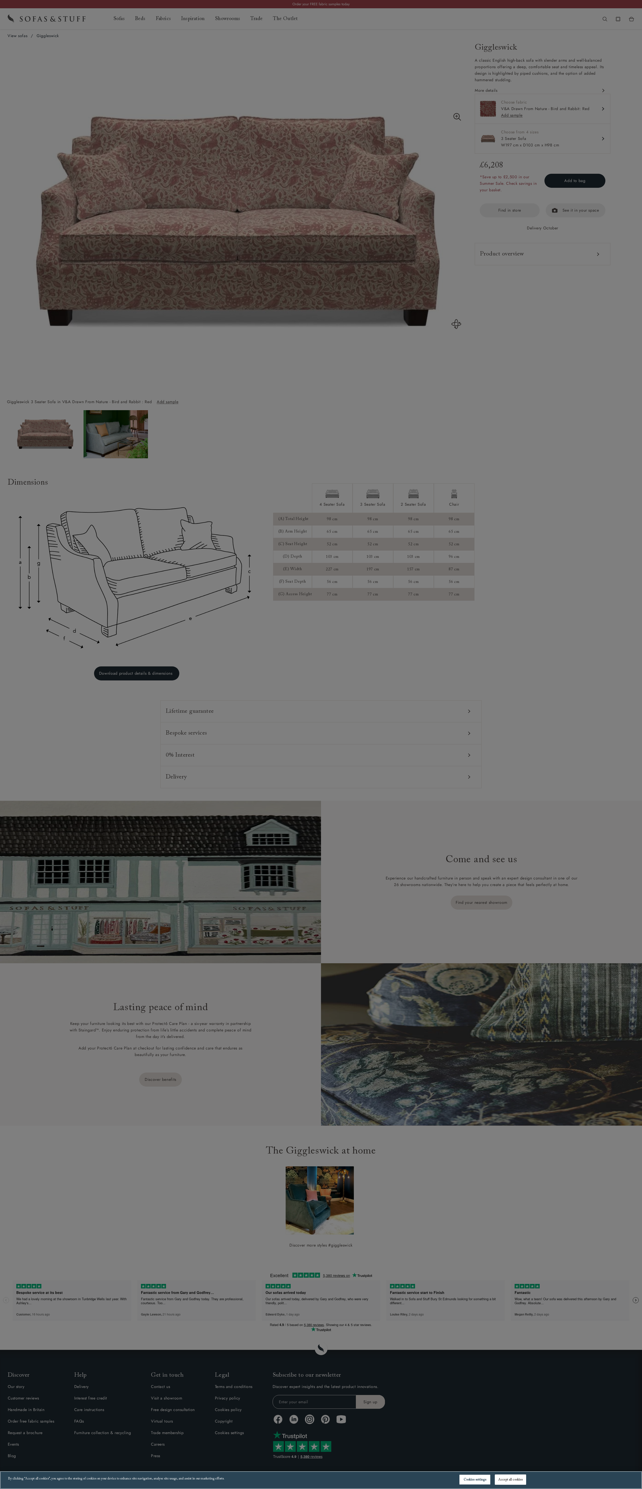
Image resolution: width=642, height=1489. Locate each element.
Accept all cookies (510, 1479)
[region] (321, 1480)
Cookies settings (475, 1479)
